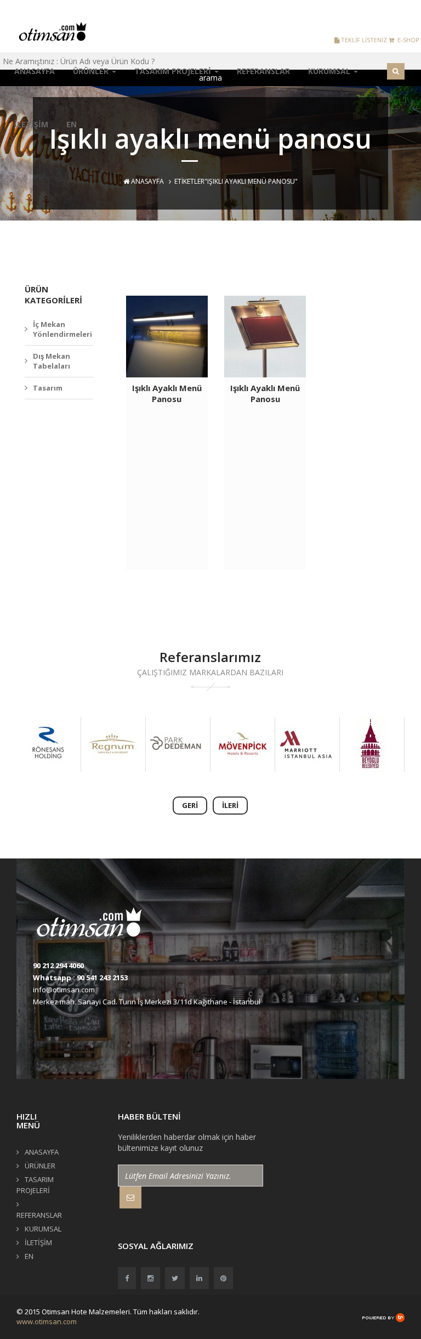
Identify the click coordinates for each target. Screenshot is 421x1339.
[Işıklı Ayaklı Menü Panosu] (167, 336)
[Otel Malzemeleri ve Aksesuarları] (56, 31)
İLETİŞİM (31, 124)
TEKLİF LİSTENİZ (363, 40)
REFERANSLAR (263, 71)
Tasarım (47, 388)
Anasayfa (146, 181)
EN (71, 124)
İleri (230, 805)
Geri (190, 805)
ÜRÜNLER (92, 71)
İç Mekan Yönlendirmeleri (62, 329)
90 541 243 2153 (102, 977)
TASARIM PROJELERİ (173, 71)
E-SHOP (406, 40)
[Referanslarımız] (47, 744)
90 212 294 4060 (58, 965)
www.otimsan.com (46, 1321)
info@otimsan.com (64, 990)
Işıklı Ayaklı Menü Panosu (167, 393)
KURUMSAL (330, 71)
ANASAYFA (34, 71)
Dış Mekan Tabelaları (51, 361)
